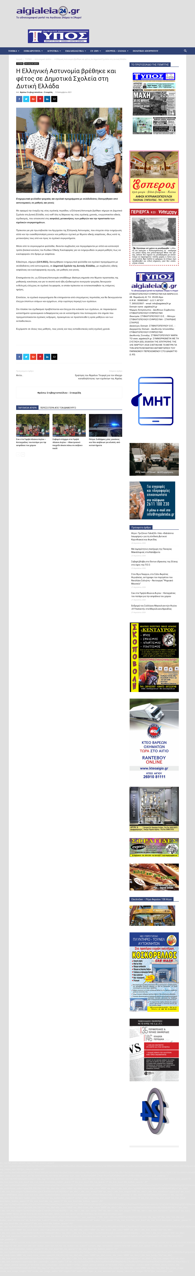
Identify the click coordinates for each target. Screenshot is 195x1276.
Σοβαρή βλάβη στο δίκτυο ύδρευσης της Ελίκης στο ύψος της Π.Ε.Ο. (154, 563)
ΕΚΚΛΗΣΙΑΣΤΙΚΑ (74, 51)
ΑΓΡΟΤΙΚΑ (52, 51)
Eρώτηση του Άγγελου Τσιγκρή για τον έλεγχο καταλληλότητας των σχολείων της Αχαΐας (98, 377)
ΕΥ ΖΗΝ (94, 51)
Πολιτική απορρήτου (145, 51)
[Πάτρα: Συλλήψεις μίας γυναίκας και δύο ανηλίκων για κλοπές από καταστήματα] (105, 425)
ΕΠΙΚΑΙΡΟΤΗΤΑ (32, 51)
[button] (185, 51)
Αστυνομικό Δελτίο (43, 59)
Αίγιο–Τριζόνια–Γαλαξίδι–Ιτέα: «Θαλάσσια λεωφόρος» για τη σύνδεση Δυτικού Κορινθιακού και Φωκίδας (152, 536)
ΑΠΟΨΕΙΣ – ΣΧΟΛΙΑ (115, 51)
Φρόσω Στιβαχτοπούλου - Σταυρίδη (36, 92)
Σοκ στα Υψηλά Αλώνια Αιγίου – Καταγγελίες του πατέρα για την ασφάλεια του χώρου (31, 442)
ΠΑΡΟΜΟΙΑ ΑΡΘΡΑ (27, 408)
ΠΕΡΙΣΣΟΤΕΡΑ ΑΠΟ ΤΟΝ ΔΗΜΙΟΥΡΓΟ (58, 408)
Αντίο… (19, 375)
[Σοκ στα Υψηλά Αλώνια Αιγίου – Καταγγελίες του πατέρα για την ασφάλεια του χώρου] (32, 425)
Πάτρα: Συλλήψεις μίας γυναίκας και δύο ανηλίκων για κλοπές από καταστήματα (104, 442)
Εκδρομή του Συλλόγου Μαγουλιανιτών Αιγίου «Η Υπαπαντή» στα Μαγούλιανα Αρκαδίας (154, 607)
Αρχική (19, 59)
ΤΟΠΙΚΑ (12, 51)
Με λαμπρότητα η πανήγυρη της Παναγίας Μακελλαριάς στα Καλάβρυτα (151, 550)
